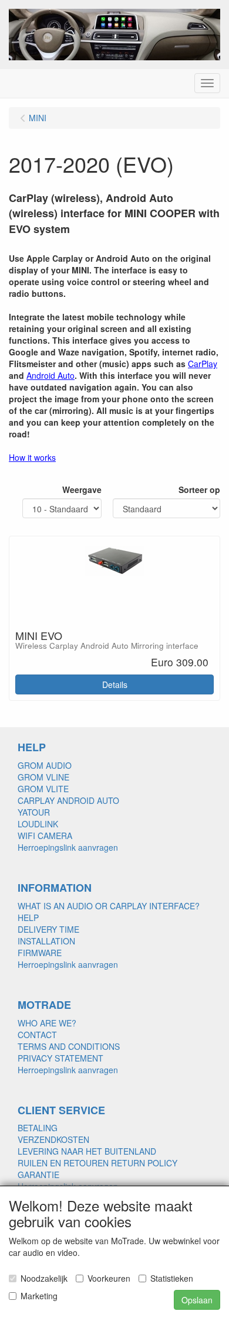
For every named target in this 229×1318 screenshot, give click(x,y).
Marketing (39, 1296)
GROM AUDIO (45, 765)
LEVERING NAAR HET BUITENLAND (87, 1151)
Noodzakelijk (44, 1278)
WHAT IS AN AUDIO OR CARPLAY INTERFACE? (109, 906)
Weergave (82, 489)
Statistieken (171, 1278)
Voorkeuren (108, 1278)
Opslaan (197, 1300)
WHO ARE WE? (47, 1023)
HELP (28, 917)
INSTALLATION (46, 941)
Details (114, 684)
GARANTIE (38, 1174)
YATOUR (34, 812)
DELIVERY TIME (48, 929)
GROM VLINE (43, 777)
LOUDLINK (38, 824)
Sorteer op (199, 489)
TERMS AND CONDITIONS (69, 1046)
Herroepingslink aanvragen (68, 847)
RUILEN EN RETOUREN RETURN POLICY (97, 1163)
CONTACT (37, 1034)
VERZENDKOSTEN (53, 1139)
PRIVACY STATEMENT (60, 1058)
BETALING (38, 1128)
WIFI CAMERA (45, 835)
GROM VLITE (43, 789)
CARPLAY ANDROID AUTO (68, 800)
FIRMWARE (40, 952)
